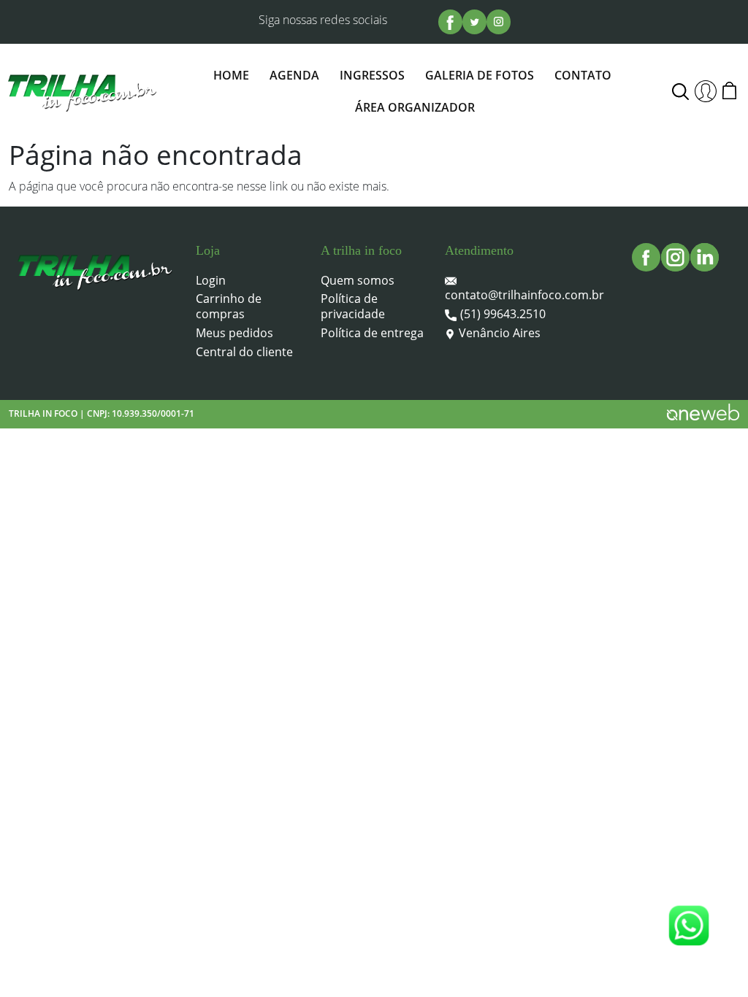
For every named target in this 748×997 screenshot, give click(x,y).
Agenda (294, 75)
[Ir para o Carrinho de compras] (732, 91)
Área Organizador (415, 107)
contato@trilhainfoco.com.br (524, 295)
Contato (582, 75)
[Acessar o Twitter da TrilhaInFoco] (474, 21)
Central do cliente (244, 352)
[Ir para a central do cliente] (706, 91)
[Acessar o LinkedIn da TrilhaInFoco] (704, 257)
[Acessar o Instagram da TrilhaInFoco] (498, 21)
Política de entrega (372, 333)
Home (231, 75)
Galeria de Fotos (479, 75)
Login (211, 280)
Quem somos (357, 280)
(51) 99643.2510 (503, 314)
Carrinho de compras (229, 306)
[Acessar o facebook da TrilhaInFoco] (450, 21)
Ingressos (372, 75)
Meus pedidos (234, 333)
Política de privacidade (353, 306)
